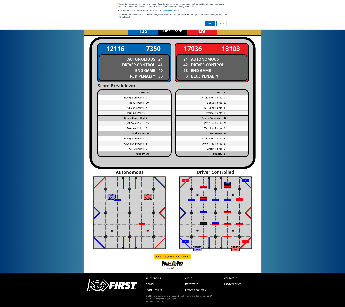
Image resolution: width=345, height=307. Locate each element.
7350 (153, 48)
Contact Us (230, 278)
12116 (115, 48)
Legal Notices (154, 290)
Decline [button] (221, 23)
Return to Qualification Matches (172, 256)
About (188, 278)
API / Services (153, 278)
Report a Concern (195, 290)
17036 (193, 48)
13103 (231, 48)
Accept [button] (210, 23)
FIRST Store (191, 284)
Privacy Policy (171, 10)
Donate (150, 284)
